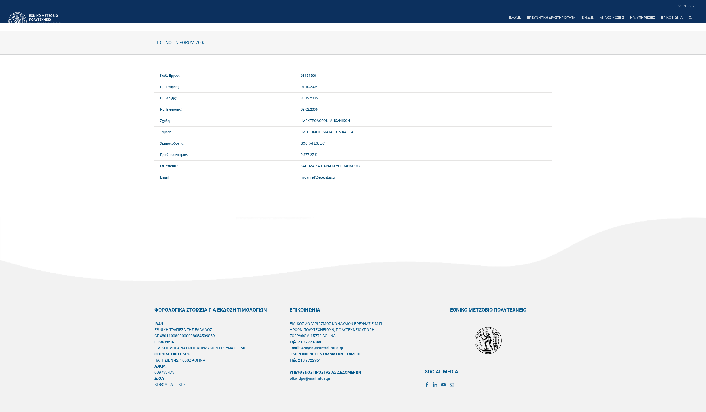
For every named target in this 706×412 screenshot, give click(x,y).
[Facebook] (427, 384)
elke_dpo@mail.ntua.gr (310, 378)
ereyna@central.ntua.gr (322, 348)
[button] (690, 17)
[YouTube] (443, 384)
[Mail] (452, 384)
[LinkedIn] (435, 384)
